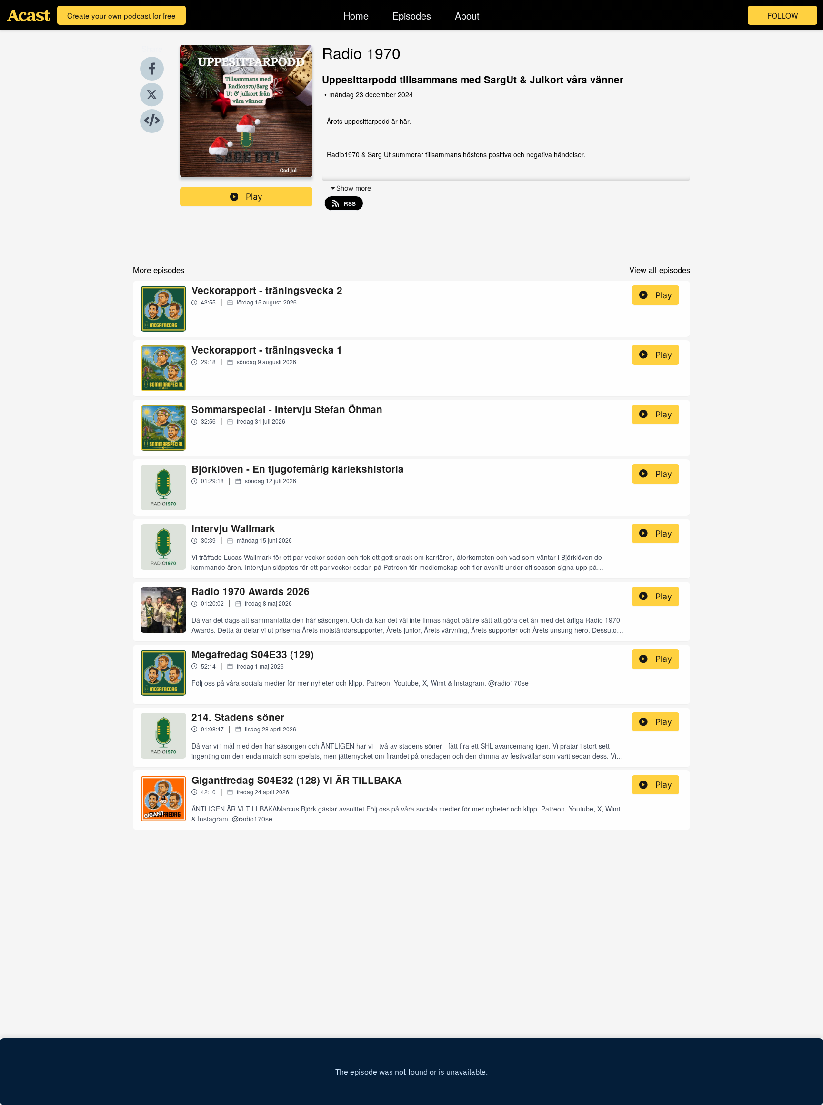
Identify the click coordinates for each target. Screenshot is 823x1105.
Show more (353, 188)
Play (254, 197)
